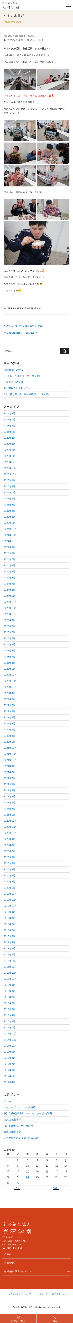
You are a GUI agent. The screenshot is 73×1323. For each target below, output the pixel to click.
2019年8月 (9, 918)
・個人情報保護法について (18, 1294)
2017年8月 (9, 1058)
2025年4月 (9, 504)
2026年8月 (9, 413)
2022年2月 (9, 735)
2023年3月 (9, 656)
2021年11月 (10, 754)
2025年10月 (10, 474)
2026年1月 (9, 456)
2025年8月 (9, 486)
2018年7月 (9, 997)
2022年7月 (9, 705)
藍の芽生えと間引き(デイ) (18, 388)
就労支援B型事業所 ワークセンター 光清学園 (28, 1113)
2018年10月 (10, 978)
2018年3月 (9, 1021)
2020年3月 (9, 875)
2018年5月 (9, 1009)
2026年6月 (9, 425)
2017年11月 (10, 1039)
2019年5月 (9, 936)
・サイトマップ (40, 1294)
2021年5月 (9, 790)
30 (17, 1182)
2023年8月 (9, 626)
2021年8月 (9, 772)
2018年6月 (9, 1003)
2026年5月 (9, 431)
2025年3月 (9, 510)
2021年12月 (10, 747)
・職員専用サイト (58, 1294)
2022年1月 (9, 741)
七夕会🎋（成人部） (15, 382)
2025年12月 (10, 462)
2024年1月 (9, 595)
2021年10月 (10, 760)
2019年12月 (10, 893)
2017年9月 (9, 1051)
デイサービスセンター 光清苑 (19, 1107)
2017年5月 (9, 1076)
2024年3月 (9, 583)
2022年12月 (10, 674)
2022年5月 (9, 717)
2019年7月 (9, 924)
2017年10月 (10, 1045)
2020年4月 (9, 869)
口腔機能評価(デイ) (14, 370)
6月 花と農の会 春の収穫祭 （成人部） (27, 394)
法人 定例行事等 (12, 1119)
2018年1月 (9, 1027)
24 (27, 1177)
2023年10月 (10, 614)
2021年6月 (9, 784)
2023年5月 (9, 644)
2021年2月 (9, 808)
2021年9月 (9, 766)
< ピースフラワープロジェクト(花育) (23, 325)
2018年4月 (9, 1015)
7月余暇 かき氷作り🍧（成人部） (22, 376)
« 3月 (17, 1188)
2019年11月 (10, 899)
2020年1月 (9, 887)
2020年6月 (9, 857)
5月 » (56, 1188)
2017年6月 (9, 1070)
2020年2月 (9, 881)
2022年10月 (10, 687)
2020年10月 (10, 833)
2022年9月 (9, 693)
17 (27, 1171)
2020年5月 (9, 863)
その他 (7, 1101)
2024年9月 (9, 547)
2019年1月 (9, 960)
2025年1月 (9, 522)
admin (32, 36)
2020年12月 (10, 820)
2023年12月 (10, 602)
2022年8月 (9, 699)
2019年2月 (9, 954)
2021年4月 (9, 796)
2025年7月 (9, 492)
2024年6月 (9, 565)
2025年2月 (9, 516)
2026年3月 (9, 443)
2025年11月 (10, 468)
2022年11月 (10, 681)
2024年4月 (9, 577)
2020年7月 (9, 851)
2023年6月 (9, 638)
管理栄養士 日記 (12, 1131)
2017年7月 (9, 1064)
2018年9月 (9, 985)
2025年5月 (9, 498)
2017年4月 (9, 1082)
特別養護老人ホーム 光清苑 (18, 1125)
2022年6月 (9, 711)
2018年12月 (10, 966)
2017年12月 (10, 1033)
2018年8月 (9, 991)
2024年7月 (9, 559)
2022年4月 (9, 723)
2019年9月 (9, 912)
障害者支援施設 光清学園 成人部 (24, 308)
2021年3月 (9, 802)
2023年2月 (9, 662)
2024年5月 (9, 571)
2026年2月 (9, 450)
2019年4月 (9, 942)
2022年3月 (9, 729)
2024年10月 (10, 541)
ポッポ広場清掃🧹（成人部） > (20, 333)
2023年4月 (9, 650)
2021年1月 (9, 814)
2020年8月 (9, 845)
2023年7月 (9, 632)
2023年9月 (9, 620)
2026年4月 (9, 437)
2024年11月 (10, 535)
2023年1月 (9, 668)
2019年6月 (9, 930)
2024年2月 (9, 589)
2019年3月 (9, 948)
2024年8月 (9, 553)
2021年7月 (9, 778)
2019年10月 (10, 906)
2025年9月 (9, 480)
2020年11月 (10, 826)
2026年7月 (9, 419)
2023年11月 (10, 608)
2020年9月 (9, 839)
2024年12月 (10, 529)
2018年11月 (10, 972)
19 (47, 1171)
